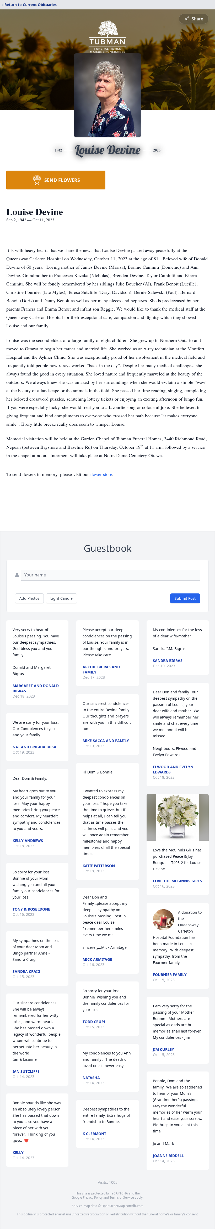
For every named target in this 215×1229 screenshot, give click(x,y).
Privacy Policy (93, 1197)
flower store (101, 474)
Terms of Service (122, 1197)
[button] (177, 817)
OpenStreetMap (113, 1206)
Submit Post (185, 598)
